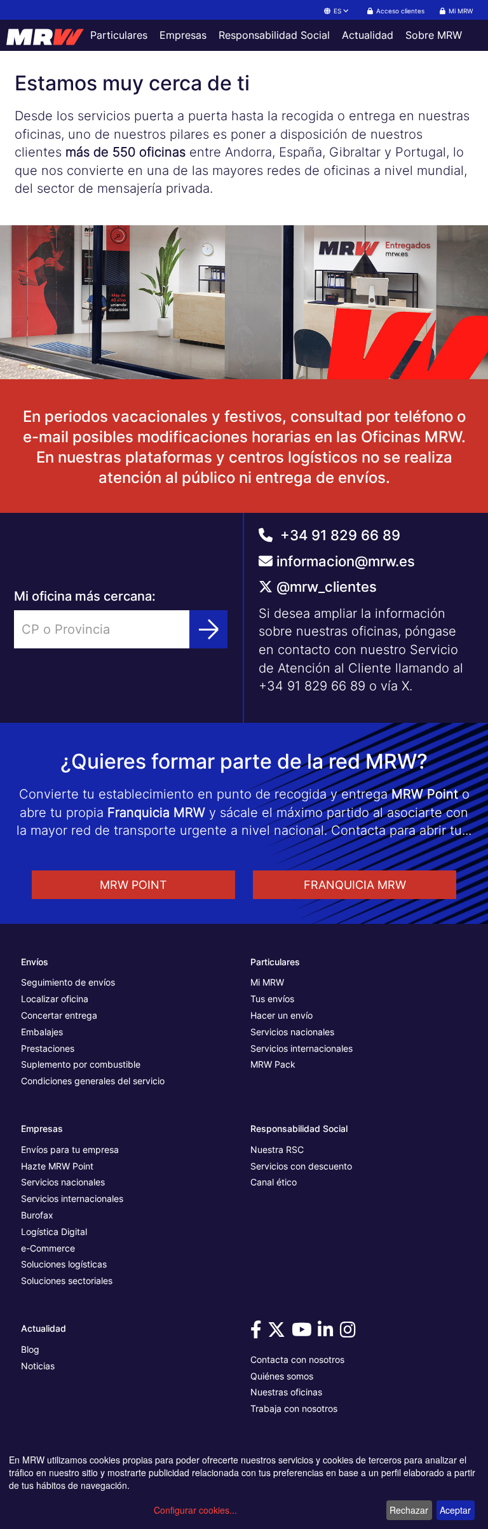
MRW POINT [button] (133, 884)
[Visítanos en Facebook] (258, 1332)
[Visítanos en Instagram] (350, 1332)
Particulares (118, 35)
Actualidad (367, 35)
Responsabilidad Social (274, 35)
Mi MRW (267, 982)
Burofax (37, 1215)
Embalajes (42, 1031)
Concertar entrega (59, 1015)
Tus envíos (272, 998)
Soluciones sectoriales (66, 1280)
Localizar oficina (54, 998)
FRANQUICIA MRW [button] (355, 884)
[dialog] (244, 1488)
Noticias (38, 1365)
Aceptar (455, 1510)
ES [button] (337, 11)
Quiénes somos (281, 1376)
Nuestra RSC (277, 1149)
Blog (30, 1349)
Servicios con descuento (301, 1166)
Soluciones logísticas (64, 1264)
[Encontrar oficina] (208, 629)
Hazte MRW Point (57, 1166)
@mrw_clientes (326, 586)
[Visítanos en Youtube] (304, 1332)
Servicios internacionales (301, 1048)
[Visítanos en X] (278, 1332)
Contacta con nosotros (297, 1359)
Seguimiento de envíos (68, 982)
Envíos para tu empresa (70, 1149)
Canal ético (273, 1181)
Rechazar (409, 1510)
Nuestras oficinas (286, 1391)
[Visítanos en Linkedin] (327, 1332)
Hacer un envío (281, 1015)
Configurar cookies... (195, 1510)
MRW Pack (272, 1064)
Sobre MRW (433, 35)
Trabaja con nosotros (293, 1408)
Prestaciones (47, 1048)
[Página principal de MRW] (42, 35)
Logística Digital (54, 1231)
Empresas (183, 35)
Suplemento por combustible (80, 1064)
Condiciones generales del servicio (93, 1080)
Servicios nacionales (292, 1031)
